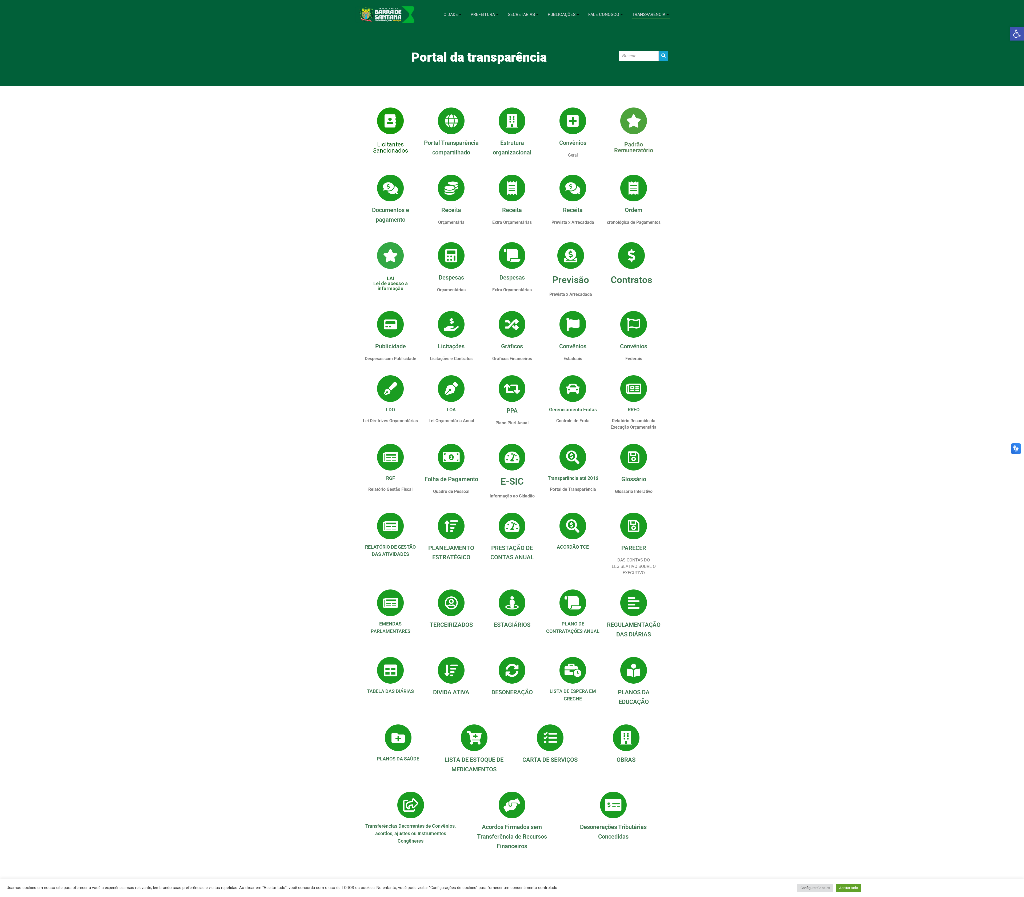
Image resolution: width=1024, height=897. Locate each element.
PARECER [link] (633, 547)
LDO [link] (390, 409)
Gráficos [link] (512, 346)
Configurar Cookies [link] (815, 887)
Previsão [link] (570, 279)
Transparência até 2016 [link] (573, 478)
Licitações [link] (451, 346)
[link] (1017, 34)
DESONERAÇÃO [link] (512, 692)
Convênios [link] (572, 142)
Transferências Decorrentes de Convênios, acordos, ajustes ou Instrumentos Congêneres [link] (410, 833)
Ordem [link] (633, 209)
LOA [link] (451, 409)
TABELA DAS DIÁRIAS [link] (390, 691)
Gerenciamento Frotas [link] (573, 409)
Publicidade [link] (390, 346)
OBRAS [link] (626, 759)
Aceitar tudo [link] (848, 887)
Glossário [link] (633, 479)
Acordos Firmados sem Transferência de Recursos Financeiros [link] (512, 836)
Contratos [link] (631, 279)
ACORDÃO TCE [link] (573, 547)
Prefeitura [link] (483, 14)
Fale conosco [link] (603, 14)
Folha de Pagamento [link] (451, 479)
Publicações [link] (561, 14)
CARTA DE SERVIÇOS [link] (550, 759)
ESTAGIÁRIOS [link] (512, 624)
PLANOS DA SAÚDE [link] (398, 759)
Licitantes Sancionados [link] (390, 147)
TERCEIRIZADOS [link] (451, 624)
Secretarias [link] (521, 14)
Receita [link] (451, 209)
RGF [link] (390, 478)
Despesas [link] (451, 277)
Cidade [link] (450, 14)
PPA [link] (512, 410)
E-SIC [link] (512, 481)
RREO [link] (633, 409)
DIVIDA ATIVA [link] (451, 692)
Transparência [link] (648, 14)
